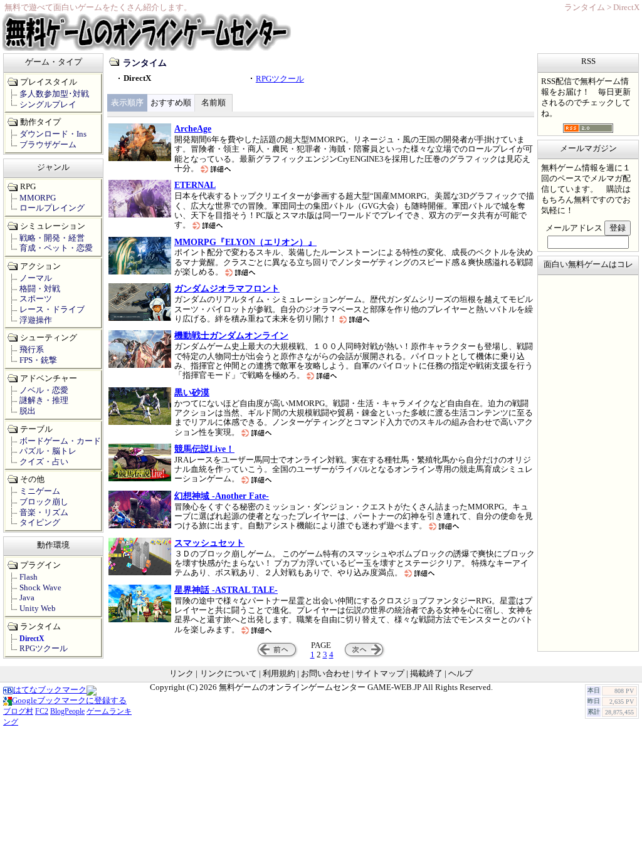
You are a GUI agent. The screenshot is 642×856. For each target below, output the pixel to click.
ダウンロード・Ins (53, 134)
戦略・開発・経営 (52, 238)
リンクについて (228, 673)
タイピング (39, 522)
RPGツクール (280, 79)
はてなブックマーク (50, 690)
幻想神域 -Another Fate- (221, 496)
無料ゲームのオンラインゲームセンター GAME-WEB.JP (320, 687)
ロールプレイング (52, 208)
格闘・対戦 (39, 288)
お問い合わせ (325, 673)
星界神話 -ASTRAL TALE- (226, 590)
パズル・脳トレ (47, 451)
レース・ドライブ (52, 309)
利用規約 (279, 673)
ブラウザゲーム (47, 144)
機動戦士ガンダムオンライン (231, 335)
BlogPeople (67, 711)
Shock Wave (40, 587)
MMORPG (37, 198)
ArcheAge (192, 128)
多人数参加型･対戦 (54, 94)
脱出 (27, 411)
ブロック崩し (43, 502)
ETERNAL (195, 185)
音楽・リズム (43, 512)
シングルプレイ (47, 104)
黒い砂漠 (191, 392)
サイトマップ (379, 673)
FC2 (41, 711)
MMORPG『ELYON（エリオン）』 (245, 242)
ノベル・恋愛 (43, 390)
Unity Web (37, 608)
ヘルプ (460, 673)
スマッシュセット (209, 543)
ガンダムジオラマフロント (227, 288)
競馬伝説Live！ (204, 449)
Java (26, 597)
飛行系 (31, 349)
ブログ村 (18, 711)
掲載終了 (426, 673)
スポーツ (35, 299)
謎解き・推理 (43, 400)
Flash (28, 577)
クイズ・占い (43, 461)
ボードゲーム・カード (60, 441)
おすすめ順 (170, 102)
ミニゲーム (39, 491)
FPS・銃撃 (38, 360)
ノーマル (35, 278)
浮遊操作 (35, 320)
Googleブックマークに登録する (69, 700)
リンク (181, 673)
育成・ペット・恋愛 (56, 248)
